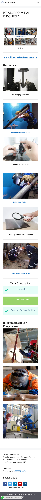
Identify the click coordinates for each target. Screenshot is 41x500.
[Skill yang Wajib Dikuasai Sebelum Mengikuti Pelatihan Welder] (20, 421)
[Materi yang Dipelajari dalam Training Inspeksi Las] (20, 383)
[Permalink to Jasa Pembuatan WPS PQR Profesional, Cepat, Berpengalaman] (20, 36)
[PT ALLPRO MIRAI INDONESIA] (8, 3)
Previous (6, 36)
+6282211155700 (21, 471)
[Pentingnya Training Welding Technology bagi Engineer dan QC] (20, 345)
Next (35, 36)
